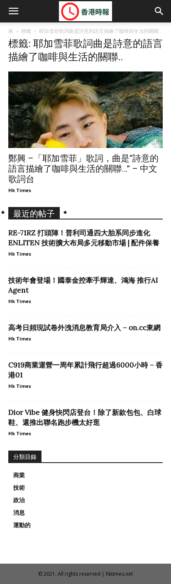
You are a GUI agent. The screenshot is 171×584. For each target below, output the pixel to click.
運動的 (22, 525)
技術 (19, 487)
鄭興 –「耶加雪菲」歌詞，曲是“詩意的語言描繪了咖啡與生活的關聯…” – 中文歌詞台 (83, 168)
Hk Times (19, 190)
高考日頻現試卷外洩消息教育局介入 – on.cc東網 (84, 327)
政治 (19, 500)
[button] (13, 11)
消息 (19, 512)
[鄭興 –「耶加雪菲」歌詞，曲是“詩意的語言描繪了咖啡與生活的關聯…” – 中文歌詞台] (85, 109)
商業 (19, 475)
